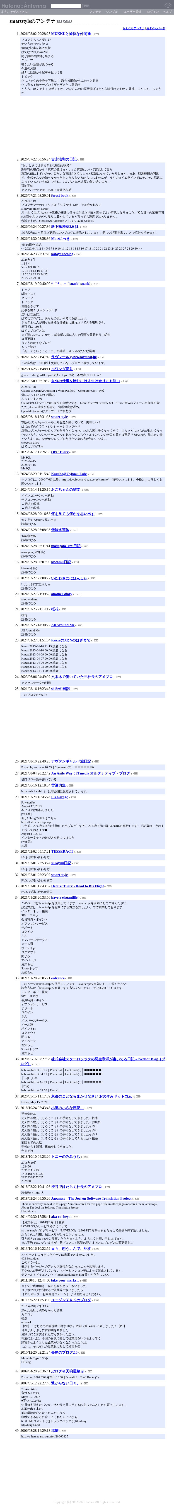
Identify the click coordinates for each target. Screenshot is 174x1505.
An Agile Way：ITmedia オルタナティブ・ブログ (90, 773)
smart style (59, 417)
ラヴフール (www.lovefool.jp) (74, 357)
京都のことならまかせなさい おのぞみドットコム (92, 1096)
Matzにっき (60, 238)
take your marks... (65, 1280)
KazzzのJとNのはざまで (70, 640)
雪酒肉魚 (58, 785)
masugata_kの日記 (66, 546)
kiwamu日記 (61, 562)
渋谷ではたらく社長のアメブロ (76, 1187)
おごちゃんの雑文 (66, 489)
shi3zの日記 (60, 689)
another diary (61, 594)
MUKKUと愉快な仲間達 (71, 34)
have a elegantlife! (65, 897)
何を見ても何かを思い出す (73, 514)
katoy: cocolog (62, 254)
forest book (59, 195)
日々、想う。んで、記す (71, 1248)
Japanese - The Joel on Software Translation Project (91, 1198)
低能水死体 (60, 530)
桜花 (54, 609)
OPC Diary (60, 452)
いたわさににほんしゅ (69, 578)
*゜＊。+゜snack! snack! (70, 284)
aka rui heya (60, 1217)
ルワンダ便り (62, 369)
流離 (54, 1430)
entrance (58, 978)
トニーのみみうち (65, 1156)
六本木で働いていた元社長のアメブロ (82, 677)
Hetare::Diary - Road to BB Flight (77, 886)
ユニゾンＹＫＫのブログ (71, 1300)
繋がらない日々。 (65, 1383)
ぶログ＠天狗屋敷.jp (67, 1371)
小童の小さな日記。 (67, 1108)
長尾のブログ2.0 (64, 1352)
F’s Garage (59, 797)
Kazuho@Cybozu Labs (69, 474)
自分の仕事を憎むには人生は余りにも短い (85, 381)
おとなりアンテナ (134, 28)
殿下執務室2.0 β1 (65, 226)
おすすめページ (155, 28)
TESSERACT (62, 851)
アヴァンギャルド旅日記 (71, 761)
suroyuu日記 (61, 863)
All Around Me (63, 625)
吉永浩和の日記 (64, 159)
